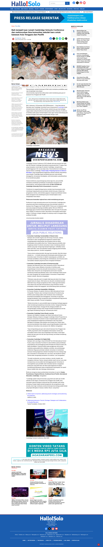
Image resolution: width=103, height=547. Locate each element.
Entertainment (49, 8)
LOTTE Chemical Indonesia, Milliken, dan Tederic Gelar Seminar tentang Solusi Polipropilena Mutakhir (83, 41)
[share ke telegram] (60, 39)
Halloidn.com (22, 534)
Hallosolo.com (59, 536)
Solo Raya (17, 8)
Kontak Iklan (75, 540)
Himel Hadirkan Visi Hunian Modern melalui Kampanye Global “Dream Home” (83, 48)
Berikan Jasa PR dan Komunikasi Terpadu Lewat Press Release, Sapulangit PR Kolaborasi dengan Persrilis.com (84, 112)
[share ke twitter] (54, 39)
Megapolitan (62, 8)
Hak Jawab (67, 540)
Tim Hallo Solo (18, 38)
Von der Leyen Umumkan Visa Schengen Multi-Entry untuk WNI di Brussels (84, 85)
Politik (37, 8)
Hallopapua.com (51, 536)
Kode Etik (48, 540)
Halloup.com (28, 534)
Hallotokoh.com (43, 534)
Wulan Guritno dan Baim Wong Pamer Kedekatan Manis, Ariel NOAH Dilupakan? (29, 11)
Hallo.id (16, 534)
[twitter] (77, 3)
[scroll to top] (98, 544)
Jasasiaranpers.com (17, 459)
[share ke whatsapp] (57, 39)
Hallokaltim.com (44, 536)
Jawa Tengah (24, 8)
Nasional (31, 8)
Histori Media (31, 540)
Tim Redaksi (40, 540)
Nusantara (70, 8)
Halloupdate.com (35, 534)
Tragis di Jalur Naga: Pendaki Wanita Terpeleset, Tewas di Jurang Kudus (64, 11)
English (82, 8)
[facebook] (74, 3)
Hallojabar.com (68, 534)
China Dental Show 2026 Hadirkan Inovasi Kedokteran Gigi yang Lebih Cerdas (83, 79)
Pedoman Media (58, 540)
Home (11, 8)
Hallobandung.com (76, 534)
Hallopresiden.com (60, 534)
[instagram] (81, 3)
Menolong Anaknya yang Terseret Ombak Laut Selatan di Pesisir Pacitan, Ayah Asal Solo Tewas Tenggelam (83, 104)
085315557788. (56, 101)
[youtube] (84, 3)
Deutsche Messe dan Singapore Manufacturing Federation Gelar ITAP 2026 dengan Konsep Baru (83, 32)
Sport (56, 8)
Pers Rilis (76, 8)
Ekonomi (42, 8)
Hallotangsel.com (84, 534)
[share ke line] (63, 39)
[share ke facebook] (51, 39)
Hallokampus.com (51, 534)
